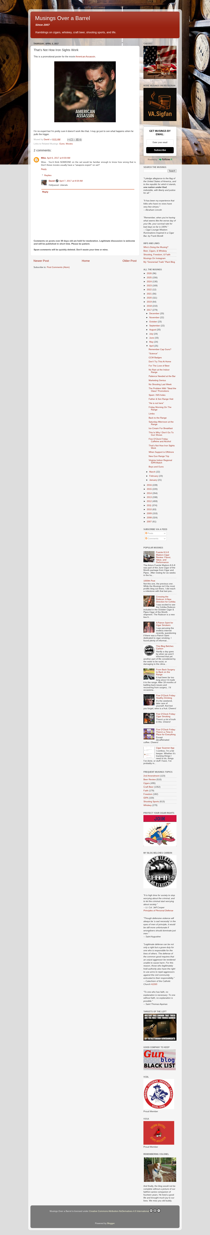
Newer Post (41, 260)
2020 (149, 298)
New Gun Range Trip (159, 456)
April (151, 346)
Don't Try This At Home (160, 361)
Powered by (152, 159)
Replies (48, 175)
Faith (145, 790)
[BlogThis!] (71, 139)
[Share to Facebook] (77, 139)
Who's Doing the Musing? (155, 247)
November (154, 317)
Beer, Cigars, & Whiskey (155, 251)
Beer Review (149, 779)
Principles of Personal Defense (158, 910)
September (155, 326)
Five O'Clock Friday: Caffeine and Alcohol (160, 440)
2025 (149, 277)
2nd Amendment (151, 776)
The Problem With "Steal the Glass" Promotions (162, 389)
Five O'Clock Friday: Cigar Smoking (166, 715)
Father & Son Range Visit (161, 399)
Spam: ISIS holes (157, 395)
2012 (149, 501)
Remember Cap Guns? (160, 349)
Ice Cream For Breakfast (161, 428)
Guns (62, 144)
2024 (149, 281)
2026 (149, 273)
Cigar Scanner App (165, 748)
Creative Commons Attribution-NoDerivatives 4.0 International (119, 1211)
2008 (149, 517)
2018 (149, 306)
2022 (149, 289)
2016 (149, 485)
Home (86, 260)
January (153, 480)
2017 (149, 310)
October (153, 322)
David (52, 181)
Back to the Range (158, 418)
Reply (44, 169)
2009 (149, 513)
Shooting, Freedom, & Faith (156, 254)
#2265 (154, 984)
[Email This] (68, 139)
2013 (149, 497)
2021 (149, 294)
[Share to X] (74, 139)
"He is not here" (156, 403)
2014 (149, 493)
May (151, 342)
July (151, 334)
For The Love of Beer (159, 366)
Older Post (130, 260)
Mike (43, 158)
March (152, 472)
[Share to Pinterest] (80, 139)
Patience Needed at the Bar (162, 376)
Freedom (147, 794)
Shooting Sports (151, 801)
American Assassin (85, 56)
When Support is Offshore (161, 452)
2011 (149, 505)
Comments (152, 538)
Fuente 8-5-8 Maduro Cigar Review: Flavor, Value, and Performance (163, 557)
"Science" (153, 353)
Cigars (146, 783)
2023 (149, 285)
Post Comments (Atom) (58, 267)
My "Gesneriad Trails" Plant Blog (159, 262)
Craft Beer (148, 787)
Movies (69, 144)
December (154, 313)
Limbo (152, 414)
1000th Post (149, 581)
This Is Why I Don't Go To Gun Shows (161, 433)
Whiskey (147, 805)
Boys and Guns (156, 467)
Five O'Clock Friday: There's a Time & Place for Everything (166, 732)
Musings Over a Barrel (62, 18)
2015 (149, 489)
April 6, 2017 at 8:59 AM (58, 158)
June (152, 338)
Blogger (111, 1223)
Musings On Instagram (154, 258)
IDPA (145, 798)
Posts (150, 533)
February (154, 476)
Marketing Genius (157, 380)
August (153, 330)
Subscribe (160, 150)
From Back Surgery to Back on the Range (165, 672)
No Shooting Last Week (160, 384)
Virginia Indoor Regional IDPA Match (160, 461)
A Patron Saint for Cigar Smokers (164, 624)
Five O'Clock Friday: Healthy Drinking (166, 696)
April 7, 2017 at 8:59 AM (71, 181)
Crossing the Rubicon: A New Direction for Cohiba (165, 599)
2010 (149, 509)
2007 (149, 521)
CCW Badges (155, 357)
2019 (149, 302)
